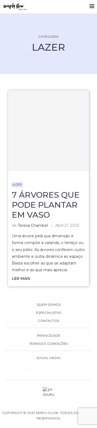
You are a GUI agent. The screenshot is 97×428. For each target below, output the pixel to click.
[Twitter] (76, 369)
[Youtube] (62, 369)
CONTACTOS (48, 320)
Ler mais (21, 278)
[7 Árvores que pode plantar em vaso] (48, 130)
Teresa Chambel (33, 225)
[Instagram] (48, 369)
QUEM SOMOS (49, 304)
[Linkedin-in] (21, 369)
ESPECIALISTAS (48, 312)
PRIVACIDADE (48, 335)
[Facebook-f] (35, 369)
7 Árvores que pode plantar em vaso (45, 205)
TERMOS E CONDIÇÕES (48, 343)
